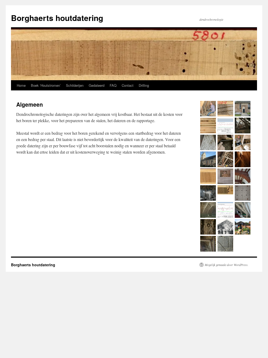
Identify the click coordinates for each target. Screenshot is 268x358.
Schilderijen (74, 85)
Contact (127, 85)
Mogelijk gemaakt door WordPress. (226, 265)
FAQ (113, 85)
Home (21, 85)
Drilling (144, 85)
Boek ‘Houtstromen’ (46, 85)
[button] (208, 109)
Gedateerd (96, 85)
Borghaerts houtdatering (57, 17)
